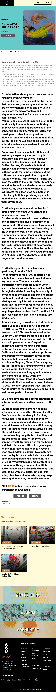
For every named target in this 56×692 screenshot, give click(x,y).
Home (2, 52)
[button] (1, 503)
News (7, 52)
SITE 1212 (45, 654)
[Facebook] (9, 676)
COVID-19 (45, 657)
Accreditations (36, 668)
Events (34, 662)
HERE (11, 486)
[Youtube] (6, 676)
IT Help (45, 669)
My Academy (46, 648)
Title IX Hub (46, 666)
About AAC (24, 648)
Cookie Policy (47, 651)
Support (23, 661)
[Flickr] (12, 676)
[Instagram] (3, 676)
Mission (23, 657)
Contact (23, 651)
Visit (22, 654)
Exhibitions (35, 665)
